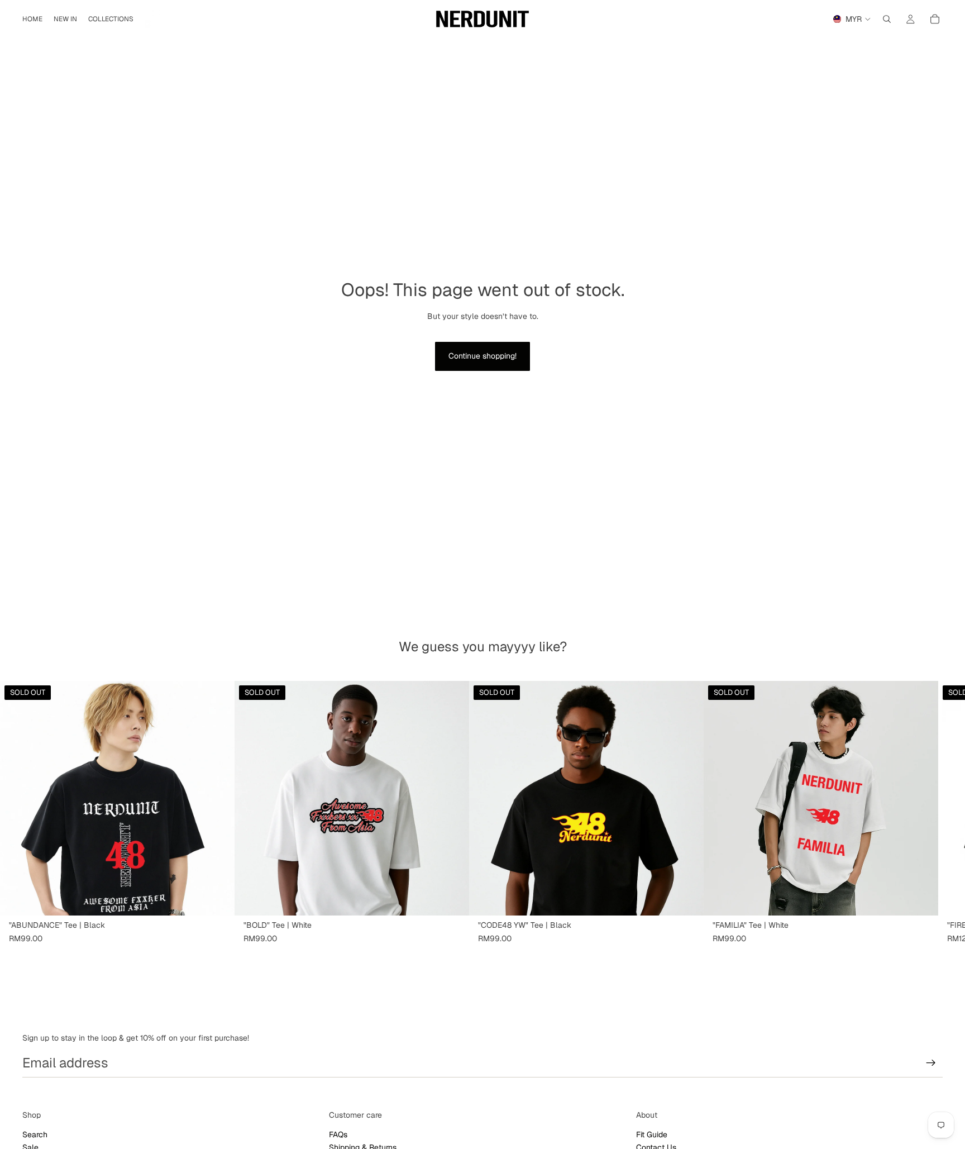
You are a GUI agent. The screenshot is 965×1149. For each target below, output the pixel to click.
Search (34, 1134)
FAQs (338, 1134)
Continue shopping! (482, 356)
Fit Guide (651, 1134)
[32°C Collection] (155, 19)
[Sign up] (931, 1063)
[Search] (887, 19)
